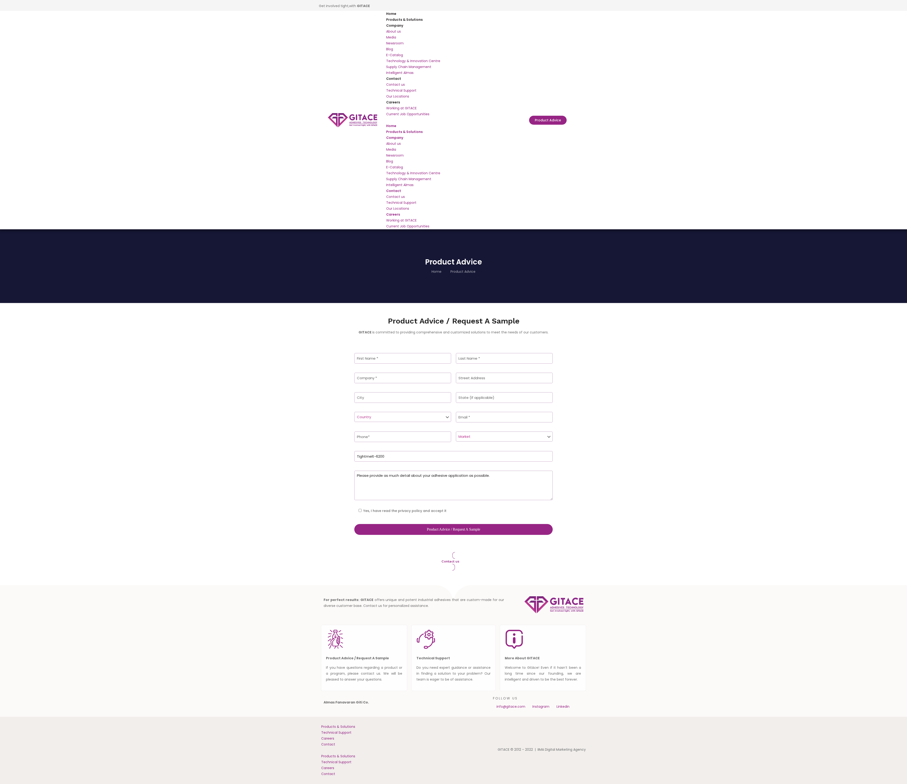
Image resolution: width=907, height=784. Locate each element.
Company (394, 25)
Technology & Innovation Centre (413, 61)
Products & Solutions (404, 19)
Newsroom (395, 43)
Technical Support (401, 90)
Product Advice (462, 271)
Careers (393, 102)
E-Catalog (394, 55)
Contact (393, 78)
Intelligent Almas (400, 72)
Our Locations (397, 96)
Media (391, 37)
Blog (389, 49)
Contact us (395, 84)
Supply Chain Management (408, 66)
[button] (453, 120)
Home (391, 13)
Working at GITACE (401, 108)
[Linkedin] (375, 5)
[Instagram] (382, 5)
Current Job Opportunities (407, 114)
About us (393, 31)
